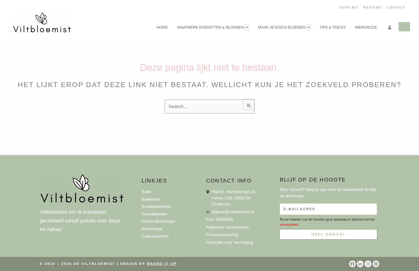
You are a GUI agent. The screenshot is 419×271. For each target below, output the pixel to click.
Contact (396, 7)
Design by (148, 264)
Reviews (372, 7)
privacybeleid (289, 224)
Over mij (349, 7)
